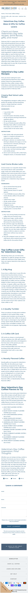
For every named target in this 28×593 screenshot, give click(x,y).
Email (2, 499)
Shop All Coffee (14, 563)
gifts (10, 16)
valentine (21, 16)
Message (3, 507)
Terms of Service (21, 532)
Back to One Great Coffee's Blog (15, 547)
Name (2, 491)
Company (13, 578)
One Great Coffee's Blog (12, 13)
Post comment (14, 526)
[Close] (11, 590)
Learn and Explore (14, 568)
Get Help (13, 573)
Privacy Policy (11, 532)
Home (3, 13)
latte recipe (15, 16)
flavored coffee (5, 16)
